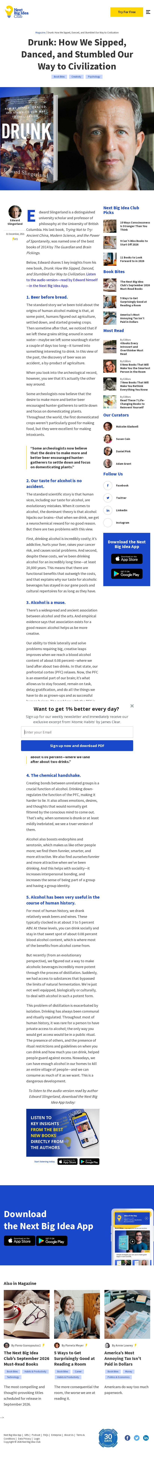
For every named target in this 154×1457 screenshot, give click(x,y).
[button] (76, 708)
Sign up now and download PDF (77, 745)
